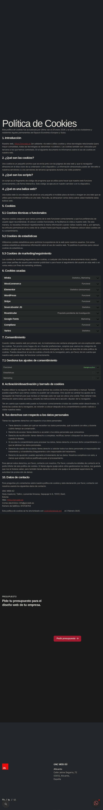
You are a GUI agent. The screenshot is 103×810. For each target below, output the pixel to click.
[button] (96, 803)
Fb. (3, 799)
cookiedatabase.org (53, 511)
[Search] (6, 804)
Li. (15, 799)
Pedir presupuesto (66, 638)
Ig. (9, 799)
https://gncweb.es (22, 144)
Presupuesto (91, 48)
